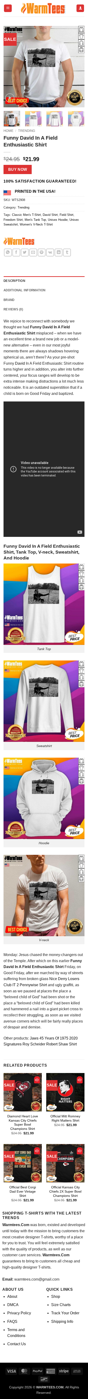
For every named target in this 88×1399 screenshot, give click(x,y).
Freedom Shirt (13, 219)
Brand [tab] (9, 300)
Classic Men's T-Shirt (26, 215)
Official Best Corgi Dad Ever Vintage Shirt (22, 1191)
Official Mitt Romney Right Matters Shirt (65, 1118)
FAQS (12, 1322)
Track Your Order (65, 1313)
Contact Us (16, 1344)
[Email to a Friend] (33, 252)
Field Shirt (66, 215)
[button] (8, 8)
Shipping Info (62, 1322)
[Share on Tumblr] (67, 252)
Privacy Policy (19, 1313)
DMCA (13, 1305)
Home (8, 131)
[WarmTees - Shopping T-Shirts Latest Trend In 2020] (44, 8)
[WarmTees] (20, 242)
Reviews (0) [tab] (13, 309)
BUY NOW (17, 169)
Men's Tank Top (35, 219)
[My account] (80, 8)
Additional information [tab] (25, 290)
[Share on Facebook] (16, 252)
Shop (55, 1297)
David (20, 363)
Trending (26, 131)
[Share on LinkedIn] (58, 252)
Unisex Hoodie (58, 219)
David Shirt (50, 215)
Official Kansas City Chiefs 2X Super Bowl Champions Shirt (65, 1191)
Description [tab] (14, 281)
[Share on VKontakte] (50, 252)
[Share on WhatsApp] (8, 252)
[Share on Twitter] (25, 252)
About (12, 1297)
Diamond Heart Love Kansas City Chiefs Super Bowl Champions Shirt (22, 1123)
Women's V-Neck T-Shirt (36, 224)
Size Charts (61, 1305)
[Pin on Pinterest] (42, 252)
